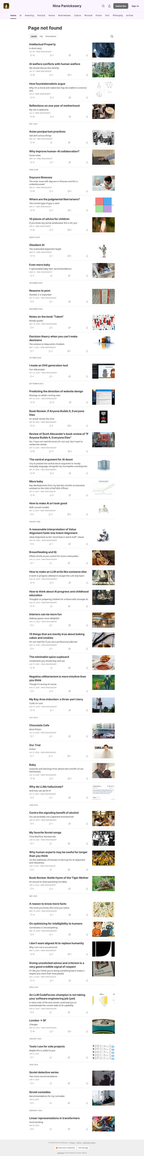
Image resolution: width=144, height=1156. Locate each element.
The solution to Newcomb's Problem (46, 344)
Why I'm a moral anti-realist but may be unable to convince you (57, 89)
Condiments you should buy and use (47, 660)
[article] (72, 50)
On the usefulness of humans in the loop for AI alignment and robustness (57, 861)
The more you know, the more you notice (49, 907)
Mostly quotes (36, 320)
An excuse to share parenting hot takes (48, 881)
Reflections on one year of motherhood (54, 105)
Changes (33, 1024)
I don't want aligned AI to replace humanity (56, 943)
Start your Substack (66, 1148)
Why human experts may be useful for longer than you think (58, 854)
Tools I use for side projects (47, 1046)
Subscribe (121, 6)
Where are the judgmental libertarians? (54, 199)
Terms (78, 1142)
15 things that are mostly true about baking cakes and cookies (57, 636)
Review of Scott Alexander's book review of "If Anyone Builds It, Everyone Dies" (58, 435)
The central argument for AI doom (51, 459)
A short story (35, 48)
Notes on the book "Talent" (46, 316)
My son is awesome (38, 109)
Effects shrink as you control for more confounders (53, 556)
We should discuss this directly (44, 67)
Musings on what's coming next (44, 395)
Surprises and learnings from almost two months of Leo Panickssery (56, 770)
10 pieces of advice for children (49, 219)
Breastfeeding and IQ (43, 552)
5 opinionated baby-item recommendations (50, 268)
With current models (39, 507)
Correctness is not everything (43, 927)
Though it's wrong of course (42, 684)
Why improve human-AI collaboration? (54, 151)
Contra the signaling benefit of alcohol (54, 812)
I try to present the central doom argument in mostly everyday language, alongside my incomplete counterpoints (58, 465)
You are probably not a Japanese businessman (51, 816)
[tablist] (43, 36)
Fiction (32, 749)
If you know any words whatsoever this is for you (53, 222)
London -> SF (37, 1020)
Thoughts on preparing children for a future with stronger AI (58, 599)
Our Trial (34, 745)
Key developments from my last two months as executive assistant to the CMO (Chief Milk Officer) (57, 487)
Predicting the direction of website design (56, 391)
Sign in (135, 6)
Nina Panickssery (44, 52)
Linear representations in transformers (54, 1118)
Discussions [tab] (51, 36)
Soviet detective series (44, 1072)
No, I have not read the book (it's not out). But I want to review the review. (56, 443)
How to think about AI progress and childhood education (59, 593)
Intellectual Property (42, 44)
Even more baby (39, 264)
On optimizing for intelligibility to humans (55, 923)
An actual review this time (41, 418)
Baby (32, 764)
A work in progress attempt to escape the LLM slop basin (56, 575)
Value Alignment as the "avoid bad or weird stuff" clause (56, 537)
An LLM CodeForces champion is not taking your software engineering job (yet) (57, 996)
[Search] (103, 6)
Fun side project (37, 369)
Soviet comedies (40, 1092)
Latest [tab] (34, 36)
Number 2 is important (40, 294)
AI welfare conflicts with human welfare (54, 64)
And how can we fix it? (40, 790)
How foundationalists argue (47, 83)
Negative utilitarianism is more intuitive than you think (57, 678)
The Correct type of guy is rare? (44, 203)
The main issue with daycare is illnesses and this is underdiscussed (53, 183)
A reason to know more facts (47, 903)
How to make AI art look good (48, 503)
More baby (36, 481)
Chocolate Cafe (39, 725)
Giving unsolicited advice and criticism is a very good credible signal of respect (56, 964)
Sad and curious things (40, 135)
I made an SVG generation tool (48, 365)
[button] (13, 15)
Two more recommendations (43, 1076)
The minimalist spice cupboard (49, 657)
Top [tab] (41, 36)
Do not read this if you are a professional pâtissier (53, 641)
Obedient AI (36, 245)
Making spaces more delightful (44, 618)
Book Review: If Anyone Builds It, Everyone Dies (56, 413)
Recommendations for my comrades (47, 1096)
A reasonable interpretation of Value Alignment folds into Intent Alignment (53, 531)
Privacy (72, 1142)
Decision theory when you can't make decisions (53, 338)
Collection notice (89, 1142)
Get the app (83, 1148)
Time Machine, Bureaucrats (42, 836)
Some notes (35, 155)
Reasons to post (39, 290)
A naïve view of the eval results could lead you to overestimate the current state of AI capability (52, 1004)
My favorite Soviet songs (45, 832)
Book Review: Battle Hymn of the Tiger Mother (58, 877)
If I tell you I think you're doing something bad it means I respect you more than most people (57, 972)
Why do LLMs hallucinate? (46, 786)
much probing (36, 1122)
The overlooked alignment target (45, 248)
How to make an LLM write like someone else (58, 571)
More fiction (35, 729)
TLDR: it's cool (36, 703)
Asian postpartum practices (47, 131)
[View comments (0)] (51, 142)
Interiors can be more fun (45, 614)
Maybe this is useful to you (42, 1050)
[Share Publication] (109, 6)
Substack (60, 1153)
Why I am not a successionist (43, 947)
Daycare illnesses (40, 177)
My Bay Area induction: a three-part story (56, 699)
